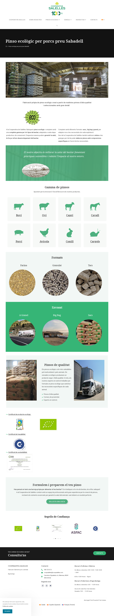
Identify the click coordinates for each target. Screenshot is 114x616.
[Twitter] (50, 585)
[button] (57, 414)
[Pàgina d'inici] (6, 46)
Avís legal (86, 600)
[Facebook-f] (42, 585)
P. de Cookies (102, 600)
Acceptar (8, 611)
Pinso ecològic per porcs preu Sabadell (19, 46)
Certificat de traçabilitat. (17, 434)
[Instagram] (46, 585)
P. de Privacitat (94, 600)
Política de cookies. (8, 606)
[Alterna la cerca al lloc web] (57, 25)
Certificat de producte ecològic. (19, 414)
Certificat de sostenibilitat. (17, 452)
